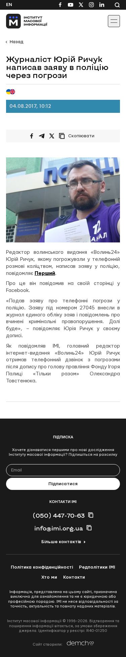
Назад (16, 42)
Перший (45, 273)
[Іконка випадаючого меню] (114, 21)
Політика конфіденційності (42, 567)
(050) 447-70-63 (59, 515)
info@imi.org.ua (58, 528)
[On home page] (20, 21)
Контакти (74, 577)
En (9, 4)
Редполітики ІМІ (97, 567)
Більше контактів (61, 541)
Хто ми (49, 577)
